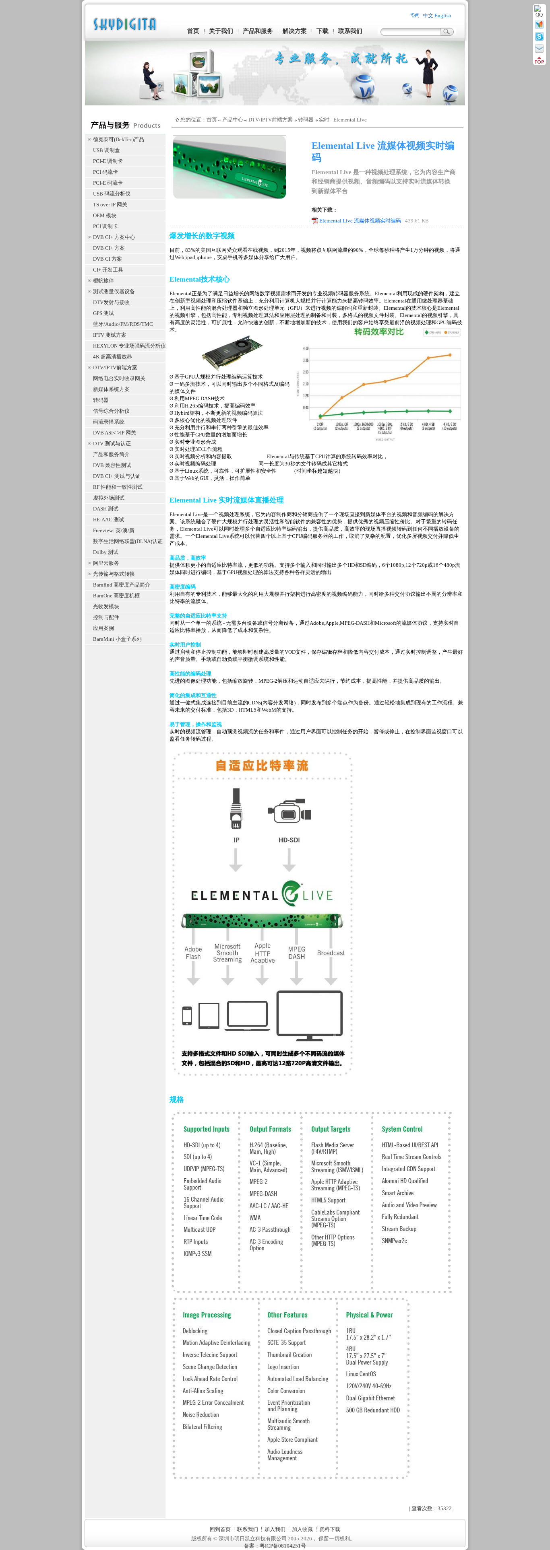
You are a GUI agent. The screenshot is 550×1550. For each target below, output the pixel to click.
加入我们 (275, 1529)
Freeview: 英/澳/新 (113, 530)
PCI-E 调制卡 (108, 161)
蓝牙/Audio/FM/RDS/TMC (123, 324)
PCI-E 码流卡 (108, 183)
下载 (322, 31)
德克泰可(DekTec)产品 (118, 139)
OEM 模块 (104, 215)
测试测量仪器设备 (114, 291)
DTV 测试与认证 (112, 444)
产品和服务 (258, 31)
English (442, 15)
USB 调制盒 (106, 150)
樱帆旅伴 (103, 281)
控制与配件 (106, 617)
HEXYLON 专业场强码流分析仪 (129, 346)
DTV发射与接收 (111, 302)
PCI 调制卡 (105, 226)
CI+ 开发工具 (108, 270)
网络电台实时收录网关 (119, 378)
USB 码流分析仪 (111, 194)
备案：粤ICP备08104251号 (275, 1546)
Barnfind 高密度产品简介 (121, 585)
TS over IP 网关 (110, 205)
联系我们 (350, 31)
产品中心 (232, 120)
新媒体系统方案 (111, 389)
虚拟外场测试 (108, 498)
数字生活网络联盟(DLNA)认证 (128, 541)
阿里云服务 (106, 563)
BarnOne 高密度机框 (116, 596)
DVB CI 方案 (107, 259)
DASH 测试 (105, 509)
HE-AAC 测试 (108, 520)
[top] (539, 62)
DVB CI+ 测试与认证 (117, 476)
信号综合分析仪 (111, 411)
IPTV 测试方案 (109, 335)
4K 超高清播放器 (112, 357)
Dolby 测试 (105, 552)
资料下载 (329, 1529)
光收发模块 (106, 606)
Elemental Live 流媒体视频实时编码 (360, 221)
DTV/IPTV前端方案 (115, 367)
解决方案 (295, 31)
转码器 (101, 400)
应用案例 (103, 628)
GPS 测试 (103, 313)
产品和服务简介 (111, 454)
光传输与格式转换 (114, 574)
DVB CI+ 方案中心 (114, 237)
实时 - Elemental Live (343, 120)
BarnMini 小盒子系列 (117, 639)
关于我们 (221, 31)
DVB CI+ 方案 (109, 248)
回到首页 (220, 1529)
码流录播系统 (108, 422)
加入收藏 (302, 1529)
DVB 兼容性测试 (112, 465)
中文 (428, 15)
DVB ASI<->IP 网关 (114, 433)
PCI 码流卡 (105, 172)
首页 (193, 31)
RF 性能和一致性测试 (118, 487)
